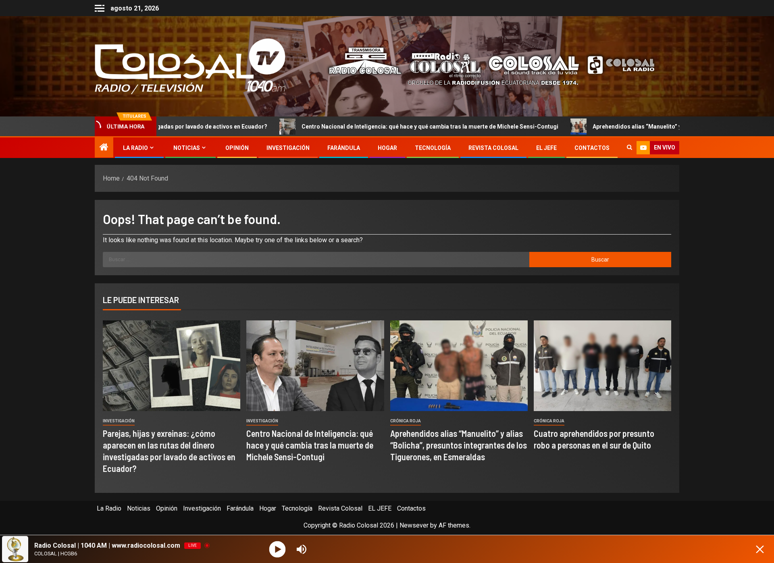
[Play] (277, 549)
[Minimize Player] (760, 549)
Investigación (288, 148)
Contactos (592, 148)
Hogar (387, 148)
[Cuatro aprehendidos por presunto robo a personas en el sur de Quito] (602, 365)
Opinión (237, 148)
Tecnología (433, 148)
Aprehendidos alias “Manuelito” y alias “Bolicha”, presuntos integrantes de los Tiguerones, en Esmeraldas (458, 445)
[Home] (104, 148)
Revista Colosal (493, 148)
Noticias (186, 148)
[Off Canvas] (99, 8)
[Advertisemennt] (485, 66)
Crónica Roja (405, 421)
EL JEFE (546, 148)
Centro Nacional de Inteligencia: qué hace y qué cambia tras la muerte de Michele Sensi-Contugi (370, 126)
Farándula (343, 148)
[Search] (629, 148)
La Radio (135, 148)
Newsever (414, 525)
